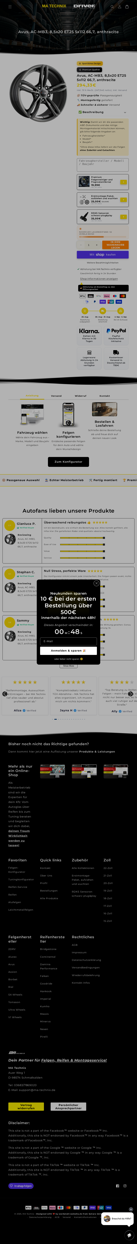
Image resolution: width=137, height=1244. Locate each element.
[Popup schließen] (96, 583)
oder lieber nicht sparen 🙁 (68, 659)
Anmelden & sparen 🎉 (68, 650)
